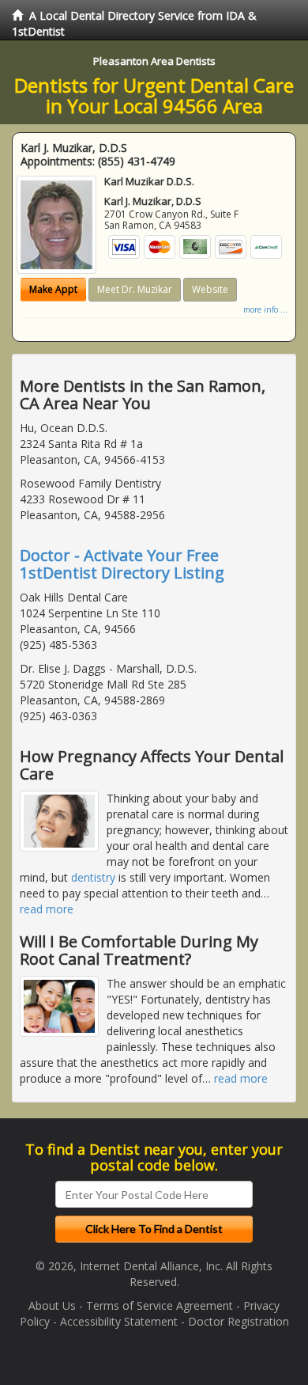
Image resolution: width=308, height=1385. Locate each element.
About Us (52, 1305)
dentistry (93, 877)
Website (210, 289)
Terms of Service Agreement (159, 1305)
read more (46, 908)
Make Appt (53, 289)
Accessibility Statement (119, 1321)
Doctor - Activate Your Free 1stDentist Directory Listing (122, 564)
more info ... (265, 309)
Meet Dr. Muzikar (134, 289)
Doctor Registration (238, 1321)
